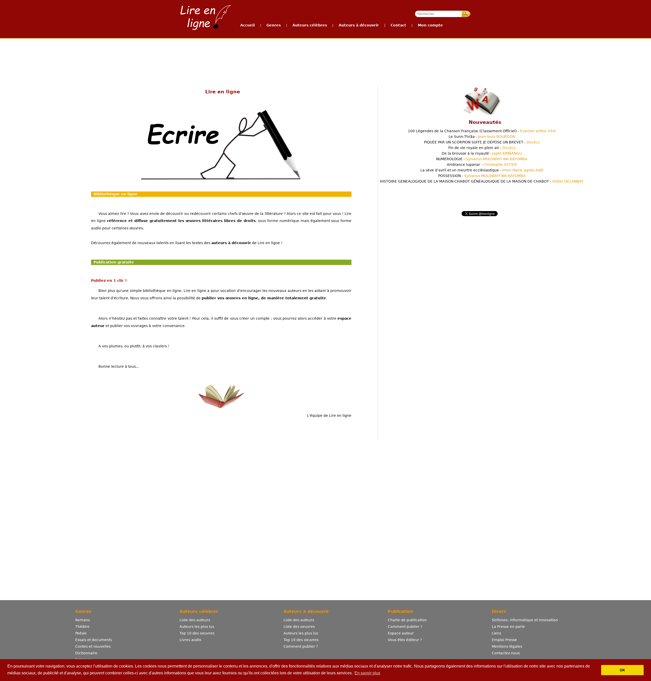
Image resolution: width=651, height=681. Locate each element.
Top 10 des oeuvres (197, 633)
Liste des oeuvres (299, 627)
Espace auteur (401, 633)
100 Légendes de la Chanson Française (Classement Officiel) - (482, 131)
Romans (82, 620)
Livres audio (190, 640)
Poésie (81, 633)
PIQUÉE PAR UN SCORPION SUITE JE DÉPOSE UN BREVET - (482, 142)
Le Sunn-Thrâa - (482, 137)
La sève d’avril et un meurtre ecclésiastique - (481, 170)
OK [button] (622, 670)
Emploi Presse (504, 640)
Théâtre (82, 627)
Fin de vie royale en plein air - (481, 148)
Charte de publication (407, 620)
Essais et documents (93, 640)
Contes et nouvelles (93, 646)
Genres (274, 25)
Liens (496, 633)
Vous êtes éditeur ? (405, 640)
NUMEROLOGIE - (481, 159)
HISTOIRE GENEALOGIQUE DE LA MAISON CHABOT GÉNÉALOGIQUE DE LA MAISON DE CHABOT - (482, 181)
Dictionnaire (86, 653)
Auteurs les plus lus (197, 627)
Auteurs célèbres (309, 25)
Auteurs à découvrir (359, 25)
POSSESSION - (482, 176)
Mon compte (430, 25)
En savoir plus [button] (367, 673)
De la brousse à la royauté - (482, 153)
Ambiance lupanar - (482, 164)
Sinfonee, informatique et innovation (525, 620)
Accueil (247, 25)
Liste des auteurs (195, 620)
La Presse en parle (508, 627)
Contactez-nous (506, 653)
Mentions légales (507, 646)
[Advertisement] (325, 58)
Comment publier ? (301, 646)
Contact (398, 25)
